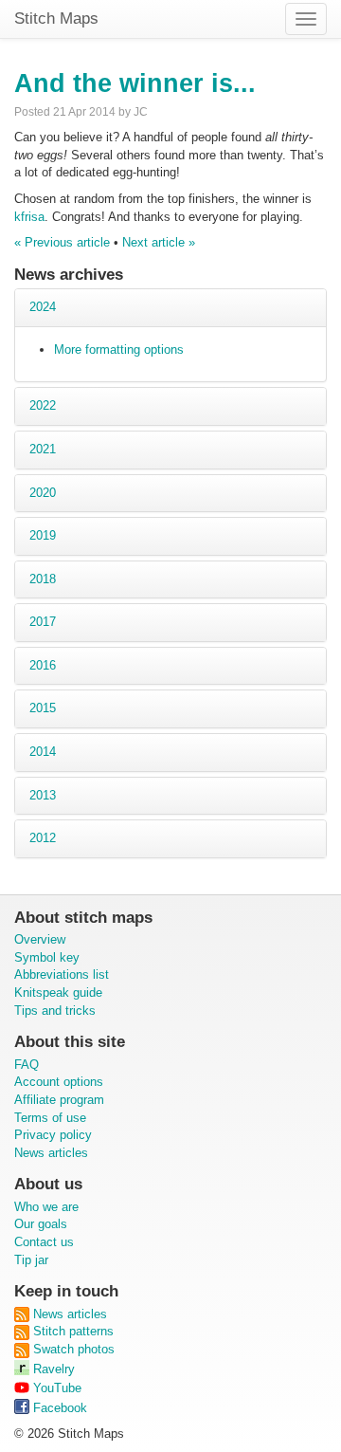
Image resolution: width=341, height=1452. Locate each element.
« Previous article (62, 242)
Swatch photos (72, 1349)
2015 (42, 708)
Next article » (158, 242)
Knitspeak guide (58, 992)
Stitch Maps (56, 18)
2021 (42, 449)
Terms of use (50, 1118)
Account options (58, 1082)
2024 (42, 307)
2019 (42, 535)
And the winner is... (135, 83)
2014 (42, 751)
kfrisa (29, 217)
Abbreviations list (61, 974)
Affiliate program (59, 1100)
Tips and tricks (55, 1010)
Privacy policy (53, 1135)
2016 (42, 665)
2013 (42, 795)
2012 (42, 838)
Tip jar (31, 1260)
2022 (42, 405)
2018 (42, 579)
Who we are (46, 1207)
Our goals (40, 1224)
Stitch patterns (71, 1331)
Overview (39, 939)
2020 (42, 493)
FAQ (26, 1064)
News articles (51, 1153)
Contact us (44, 1242)
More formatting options (119, 349)
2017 (42, 622)
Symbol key (47, 957)
